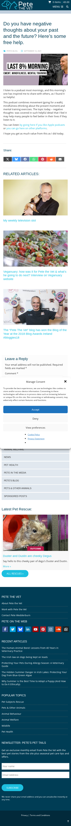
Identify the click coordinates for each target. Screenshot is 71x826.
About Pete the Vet (12, 603)
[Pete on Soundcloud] (58, 629)
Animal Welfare (14, 449)
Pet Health (11, 465)
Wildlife (6, 725)
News (7, 457)
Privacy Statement (36, 438)
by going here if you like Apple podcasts (42, 124)
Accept (35, 409)
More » (7, 566)
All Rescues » (15, 573)
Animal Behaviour (11, 713)
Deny (35, 418)
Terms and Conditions (40, 815)
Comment (11, 373)
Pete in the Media (15, 473)
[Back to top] (68, 821)
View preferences (35, 427)
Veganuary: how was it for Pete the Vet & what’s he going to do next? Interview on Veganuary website (34, 275)
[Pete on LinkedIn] (28, 629)
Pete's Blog (12, 51)
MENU (57, 6)
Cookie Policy (34, 434)
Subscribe (12, 787)
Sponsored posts (15, 496)
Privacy (24, 815)
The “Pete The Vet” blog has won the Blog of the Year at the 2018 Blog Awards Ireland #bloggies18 (35, 333)
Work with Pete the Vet (14, 609)
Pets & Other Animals (17, 488)
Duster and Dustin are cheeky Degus (27, 556)
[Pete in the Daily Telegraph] (66, 629)
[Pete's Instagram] (51, 629)
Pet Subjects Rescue (13, 701)
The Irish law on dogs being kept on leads (25, 657)
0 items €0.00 (60, 2)
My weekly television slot (19, 220)
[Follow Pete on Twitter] (13, 629)
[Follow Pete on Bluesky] (20, 629)
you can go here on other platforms (26, 128)
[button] (66, 382)
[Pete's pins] (43, 629)
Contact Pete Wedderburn (16, 615)
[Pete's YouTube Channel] (35, 629)
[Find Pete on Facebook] (5, 629)
